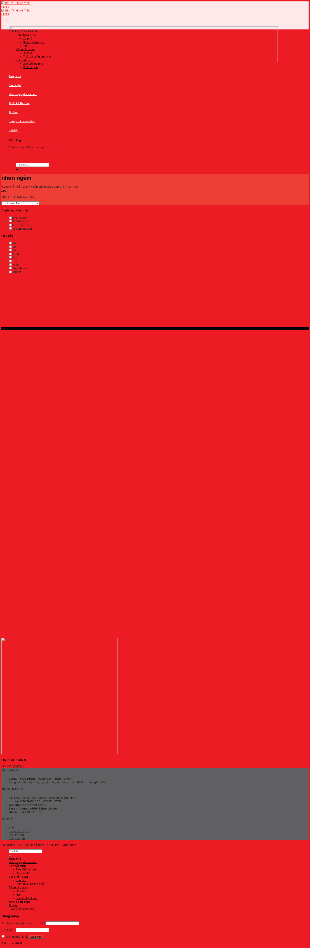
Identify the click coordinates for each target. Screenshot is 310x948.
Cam (15, 243)
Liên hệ (13, 130)
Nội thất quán (24, 60)
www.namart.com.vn (34, 805)
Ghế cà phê (30, 67)
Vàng (15, 264)
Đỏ (14, 250)
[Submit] (17, 169)
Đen (14, 246)
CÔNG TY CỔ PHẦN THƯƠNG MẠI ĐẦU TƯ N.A (40, 778)
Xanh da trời (20, 268)
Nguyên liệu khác (34, 42)
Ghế (11, 827)
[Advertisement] (109, 301)
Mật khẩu (8, 930)
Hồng (15, 254)
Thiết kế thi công (19, 103)
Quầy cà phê (17, 838)
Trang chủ (15, 76)
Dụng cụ (28, 53)
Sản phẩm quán (26, 35)
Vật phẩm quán (25, 49)
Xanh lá (17, 272)
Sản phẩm (23, 186)
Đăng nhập (36, 936)
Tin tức (13, 112)
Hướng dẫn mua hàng (22, 121)
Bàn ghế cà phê (33, 63)
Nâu (14, 257)
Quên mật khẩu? (11, 943)
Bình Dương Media (65, 844)
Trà (25, 45)
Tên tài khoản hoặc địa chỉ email (23, 923)
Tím (14, 261)
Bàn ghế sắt (16, 834)
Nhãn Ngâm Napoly (13, 759)
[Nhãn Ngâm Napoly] (59, 753)
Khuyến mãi (19, 218)
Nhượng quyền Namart (23, 94)
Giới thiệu (15, 85)
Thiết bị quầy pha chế (37, 56)
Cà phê (27, 38)
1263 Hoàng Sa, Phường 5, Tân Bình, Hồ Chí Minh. (45, 797)
